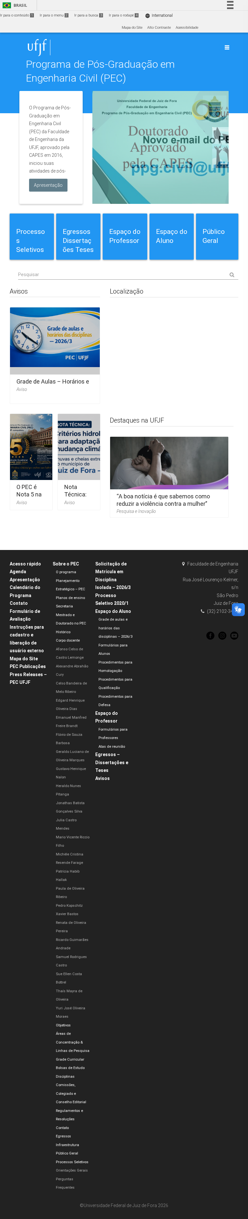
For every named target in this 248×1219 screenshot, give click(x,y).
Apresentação (25, 579)
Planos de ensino (70, 598)
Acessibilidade (187, 27)
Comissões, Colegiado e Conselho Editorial (71, 1093)
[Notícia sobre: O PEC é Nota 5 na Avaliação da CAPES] (31, 460)
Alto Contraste (159, 27)
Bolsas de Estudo (70, 1068)
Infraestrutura (67, 1145)
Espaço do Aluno (113, 611)
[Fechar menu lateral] (227, 47)
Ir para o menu (53, 15)
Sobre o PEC (66, 563)
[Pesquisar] (128, 275)
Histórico (63, 632)
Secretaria (64, 606)
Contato (19, 603)
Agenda (18, 571)
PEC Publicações (28, 666)
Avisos (102, 778)
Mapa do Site (132, 27)
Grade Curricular (70, 1059)
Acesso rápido (25, 563)
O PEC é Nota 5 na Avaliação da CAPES (29, 498)
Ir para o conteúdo (16, 15)
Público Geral (67, 1153)
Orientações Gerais (72, 1170)
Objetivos (63, 1025)
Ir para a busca (88, 15)
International (159, 15)
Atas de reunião (111, 746)
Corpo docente (68, 640)
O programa (66, 572)
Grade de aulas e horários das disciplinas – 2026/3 (115, 628)
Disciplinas (65, 1076)
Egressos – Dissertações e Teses (111, 762)
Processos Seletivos (72, 1162)
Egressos (63, 1136)
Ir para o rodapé (123, 15)
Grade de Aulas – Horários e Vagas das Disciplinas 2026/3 (54, 385)
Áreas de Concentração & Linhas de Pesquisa (72, 1042)
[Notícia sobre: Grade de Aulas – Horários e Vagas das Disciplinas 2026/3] (55, 353)
